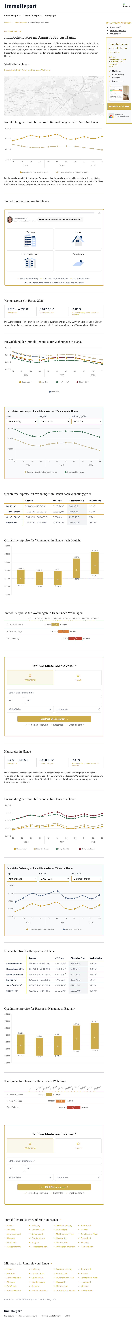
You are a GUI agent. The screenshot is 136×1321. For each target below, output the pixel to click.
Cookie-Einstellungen (51, 1316)
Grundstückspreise (33, 15)
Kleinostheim (87, 1246)
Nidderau (85, 1242)
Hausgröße (76, 873)
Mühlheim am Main (65, 1234)
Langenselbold (14, 1234)
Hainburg (35, 1225)
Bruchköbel (61, 1229)
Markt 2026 (115, 27)
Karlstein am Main (89, 1234)
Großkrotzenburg (64, 1225)
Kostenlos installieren (119, 106)
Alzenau (11, 1238)
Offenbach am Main (65, 1246)
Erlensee (11, 1229)
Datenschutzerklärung (28, 1316)
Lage (9, 416)
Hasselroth (61, 1238)
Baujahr (42, 416)
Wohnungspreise (118, 30)
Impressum (9, 1316)
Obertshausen (38, 1238)
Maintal (84, 1229)
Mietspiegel (50, 15)
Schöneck (11, 1242)
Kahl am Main (37, 1229)
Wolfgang (45, 70)
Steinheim (35, 70)
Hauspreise (115, 33)
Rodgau (35, 1242)
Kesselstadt (9, 70)
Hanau (10, 1225)
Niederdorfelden (39, 1246)
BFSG (67, 1316)
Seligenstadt (37, 1234)
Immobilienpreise (12, 15)
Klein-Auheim (22, 70)
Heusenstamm (14, 1246)
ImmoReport (20, 6)
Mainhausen (61, 1242)
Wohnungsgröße (78, 416)
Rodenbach (86, 1225)
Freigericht (86, 1238)
